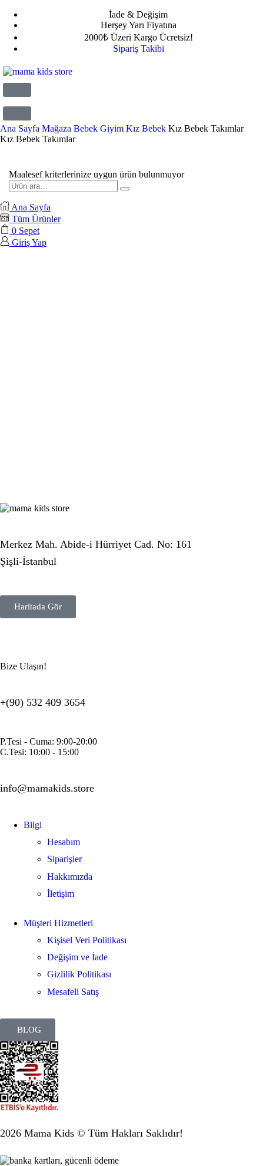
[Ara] (124, 188)
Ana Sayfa (19, 128)
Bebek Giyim (99, 128)
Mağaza (56, 128)
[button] (17, 90)
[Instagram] (14, 644)
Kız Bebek (146, 128)
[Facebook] (46, 644)
